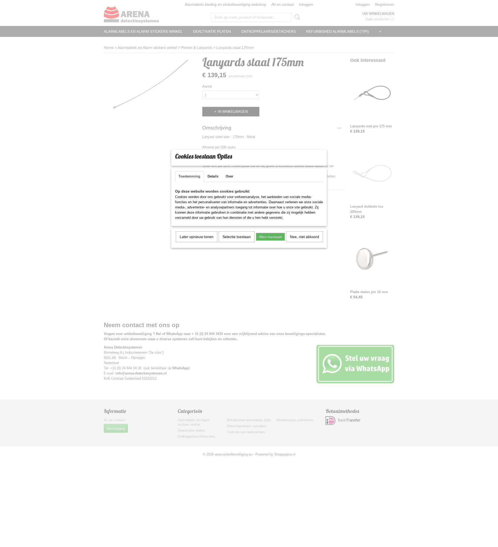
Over (229, 176)
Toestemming (189, 176)
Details (213, 176)
